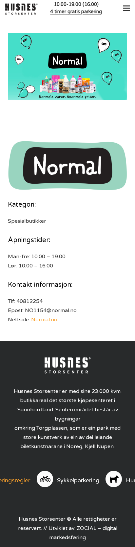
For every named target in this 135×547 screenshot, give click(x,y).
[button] (125, 8)
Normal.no (44, 319)
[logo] (21, 8)
